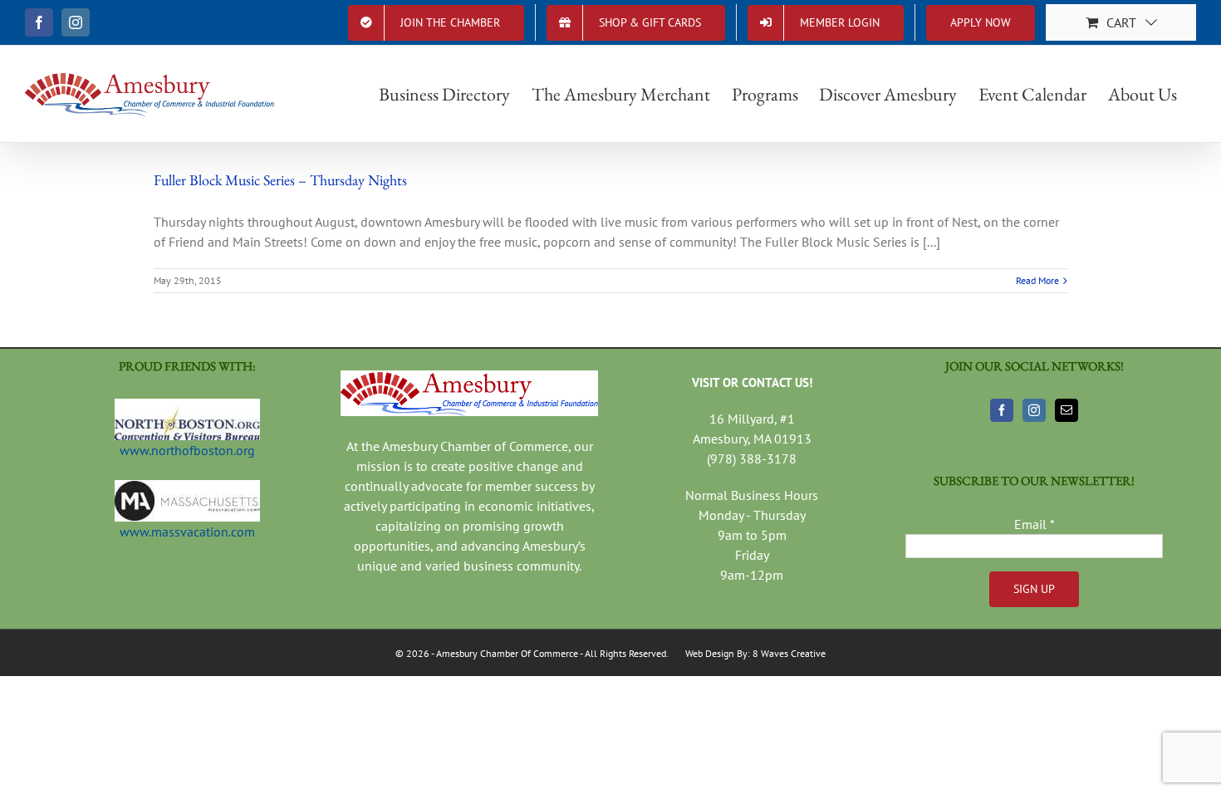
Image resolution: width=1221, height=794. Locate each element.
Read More (1037, 280)
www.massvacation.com (187, 531)
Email (1034, 524)
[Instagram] (1034, 410)
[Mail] (1066, 410)
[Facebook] (1001, 410)
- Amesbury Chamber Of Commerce (503, 653)
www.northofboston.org (187, 450)
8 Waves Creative (789, 653)
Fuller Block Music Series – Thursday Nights (280, 179)
